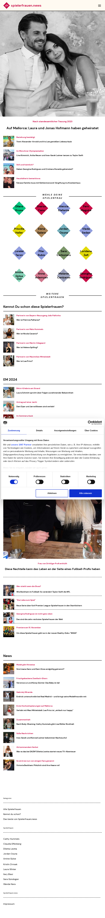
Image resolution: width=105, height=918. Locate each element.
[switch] (39, 482)
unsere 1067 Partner (21, 444)
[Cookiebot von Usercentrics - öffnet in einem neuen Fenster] (90, 423)
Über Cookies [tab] (91, 430)
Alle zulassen (85, 493)
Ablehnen (52, 493)
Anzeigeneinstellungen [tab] (65, 430)
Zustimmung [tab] (14, 430)
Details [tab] (39, 430)
